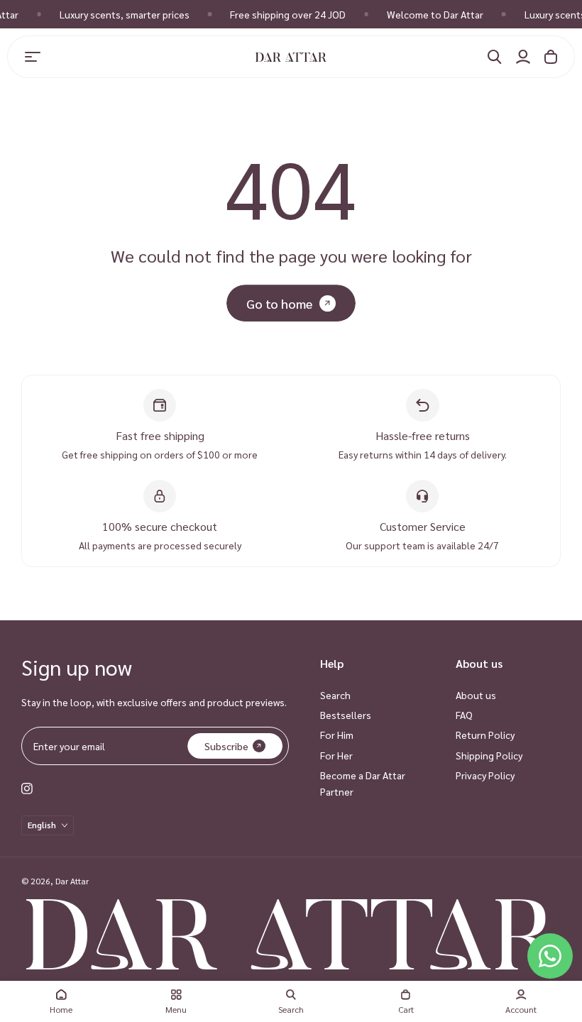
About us (476, 694)
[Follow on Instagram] (27, 788)
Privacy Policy (485, 775)
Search (335, 694)
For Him (336, 734)
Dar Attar (72, 880)
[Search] (495, 57)
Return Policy (485, 734)
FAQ (464, 714)
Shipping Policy (489, 755)
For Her (336, 755)
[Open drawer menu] (32, 57)
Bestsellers (345, 714)
